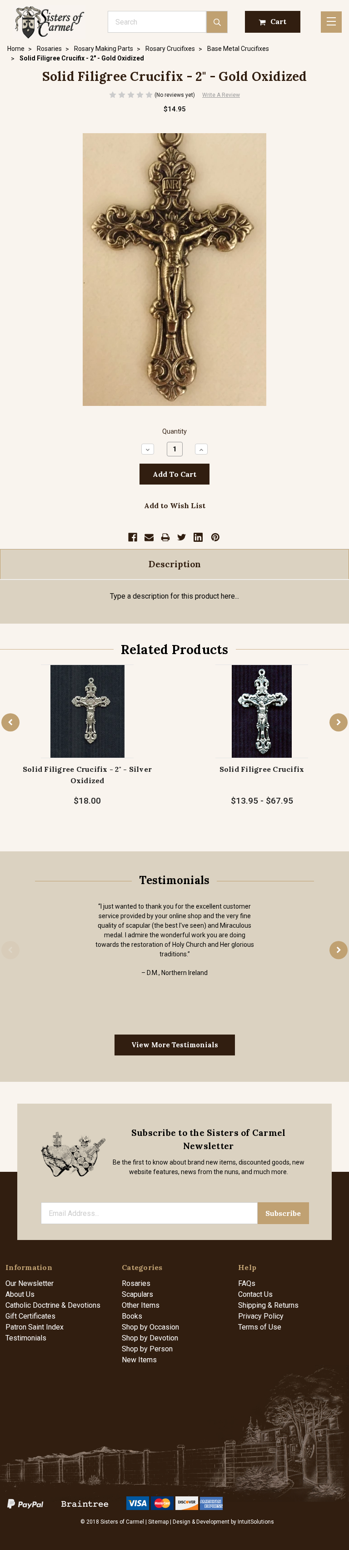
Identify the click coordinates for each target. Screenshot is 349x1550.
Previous (10, 723)
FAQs (246, 1283)
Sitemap (158, 1522)
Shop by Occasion (150, 1327)
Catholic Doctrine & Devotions (52, 1305)
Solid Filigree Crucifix (261, 769)
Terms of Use (259, 1327)
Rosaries (136, 1283)
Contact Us (255, 1294)
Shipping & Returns (268, 1305)
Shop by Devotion (150, 1338)
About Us (20, 1294)
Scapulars (137, 1294)
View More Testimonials (174, 1044)
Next (338, 723)
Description (175, 564)
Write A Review (221, 95)
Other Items (141, 1305)
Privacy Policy (261, 1316)
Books (132, 1316)
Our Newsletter (29, 1283)
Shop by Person (147, 1349)
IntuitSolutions (256, 1522)
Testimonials (25, 1338)
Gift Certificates (30, 1316)
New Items (139, 1359)
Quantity (174, 431)
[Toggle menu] (331, 22)
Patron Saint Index (34, 1327)
